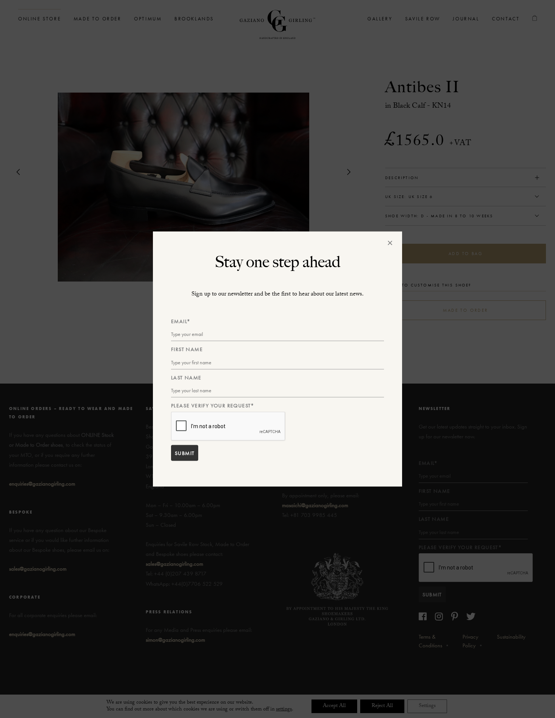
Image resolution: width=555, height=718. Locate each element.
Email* (180, 321)
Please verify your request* (212, 405)
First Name (187, 349)
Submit (184, 452)
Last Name (186, 377)
